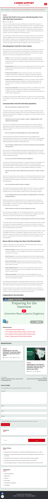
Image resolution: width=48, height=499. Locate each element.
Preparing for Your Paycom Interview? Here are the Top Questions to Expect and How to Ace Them (35, 367)
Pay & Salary (7, 480)
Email (2, 411)
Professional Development (10, 482)
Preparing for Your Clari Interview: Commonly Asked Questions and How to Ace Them (12, 353)
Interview (5, 14)
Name (2, 405)
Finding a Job (7, 475)
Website (3, 416)
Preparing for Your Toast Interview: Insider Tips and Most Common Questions (21, 458)
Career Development (9, 473)
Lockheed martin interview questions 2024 (15, 329)
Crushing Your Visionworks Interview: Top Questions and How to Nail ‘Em (20, 460)
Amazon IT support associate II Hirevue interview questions (18, 336)
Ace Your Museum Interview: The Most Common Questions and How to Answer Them (23, 462)
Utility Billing (7, 485)
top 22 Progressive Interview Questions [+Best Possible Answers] (20, 334)
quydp (12, 21)
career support (24, 3)
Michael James (17, 357)
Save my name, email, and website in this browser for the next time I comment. (19, 421)
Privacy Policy (21, 495)
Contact (15, 495)
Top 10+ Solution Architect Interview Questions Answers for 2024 (20, 331)
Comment (3, 391)
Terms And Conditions (30, 495)
